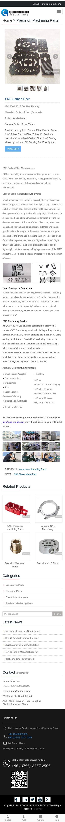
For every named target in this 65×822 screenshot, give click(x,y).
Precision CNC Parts (47, 563)
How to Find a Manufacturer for (21, 652)
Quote (40, 820)
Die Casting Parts (15, 585)
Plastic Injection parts (17, 597)
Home (7, 20)
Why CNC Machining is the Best (21, 638)
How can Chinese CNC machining (22, 631)
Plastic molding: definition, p (19, 659)
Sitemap (38, 808)
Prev (9, 56)
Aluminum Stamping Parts (32, 469)
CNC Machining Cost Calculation (22, 645)
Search (57, 614)
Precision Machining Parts (19, 603)
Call (24, 820)
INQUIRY (14, 149)
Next (55, 56)
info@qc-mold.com (51, 3)
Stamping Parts (14, 591)
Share (8, 820)
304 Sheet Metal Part (25, 474)
